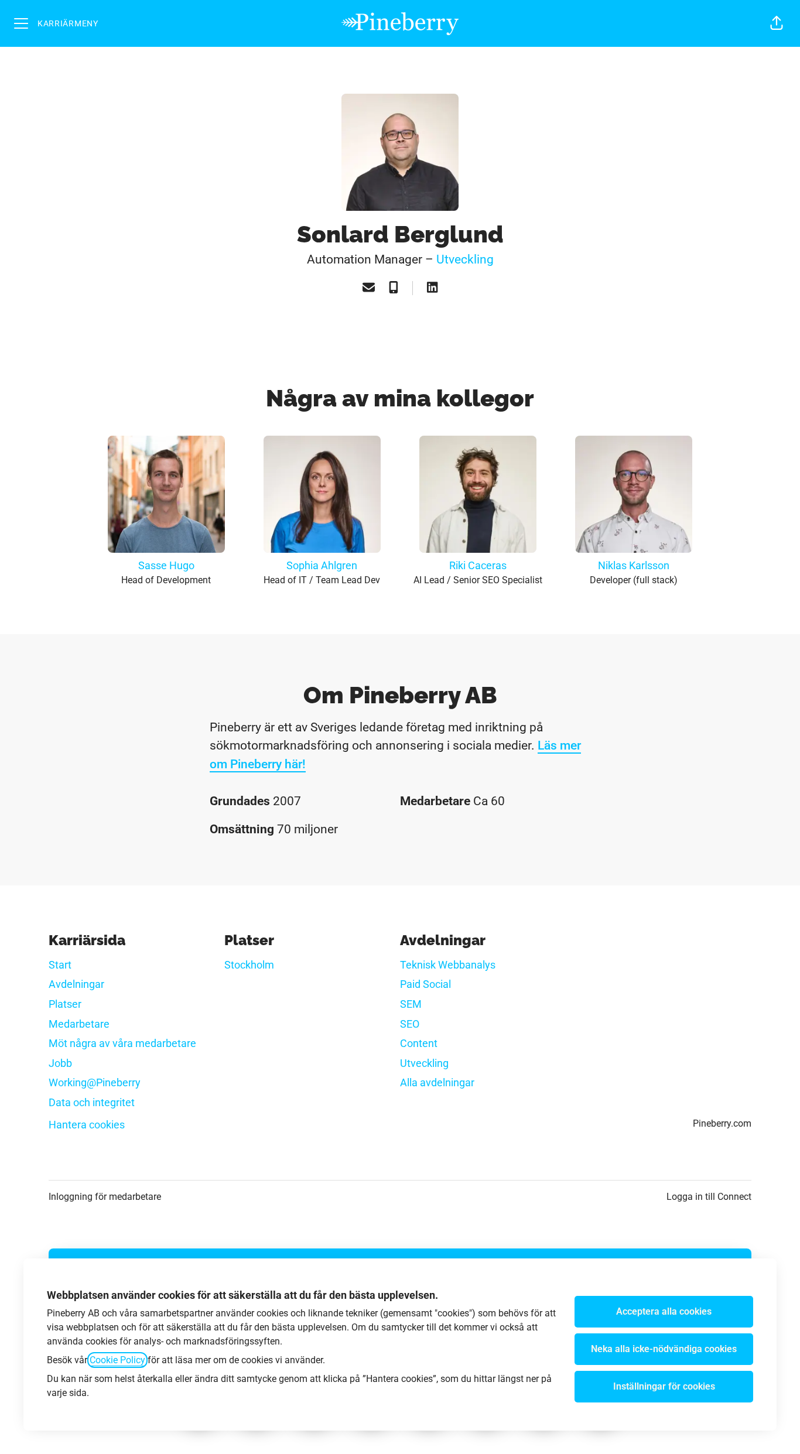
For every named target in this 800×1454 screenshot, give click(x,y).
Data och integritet (92, 1102)
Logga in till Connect (708, 1196)
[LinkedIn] (432, 288)
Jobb (60, 1063)
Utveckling (465, 259)
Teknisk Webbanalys (447, 965)
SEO (409, 1024)
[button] (776, 23)
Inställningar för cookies (664, 1386)
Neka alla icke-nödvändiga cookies (664, 1348)
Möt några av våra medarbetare (122, 1043)
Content (418, 1043)
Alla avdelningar (437, 1082)
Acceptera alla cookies (664, 1311)
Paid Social (425, 984)
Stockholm (249, 965)
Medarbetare (79, 1024)
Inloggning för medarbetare (105, 1196)
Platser (65, 1004)
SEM (411, 1004)
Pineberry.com (722, 1123)
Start (60, 965)
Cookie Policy (117, 1360)
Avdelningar (76, 984)
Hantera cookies (87, 1124)
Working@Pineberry (95, 1082)
